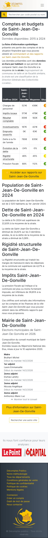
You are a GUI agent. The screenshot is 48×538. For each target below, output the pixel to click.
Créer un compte (15, 498)
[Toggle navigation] (42, 5)
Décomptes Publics (16, 470)
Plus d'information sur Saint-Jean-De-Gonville (24, 409)
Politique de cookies (17, 486)
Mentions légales (15, 489)
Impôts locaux (10, 113)
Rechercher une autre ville (24, 420)
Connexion (12, 495)
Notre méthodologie (17, 474)
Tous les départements (18, 477)
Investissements (11, 127)
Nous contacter (14, 504)
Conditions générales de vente (22, 480)
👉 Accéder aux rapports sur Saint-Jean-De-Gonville (24, 174)
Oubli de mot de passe (18, 501)
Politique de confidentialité (20, 483)
